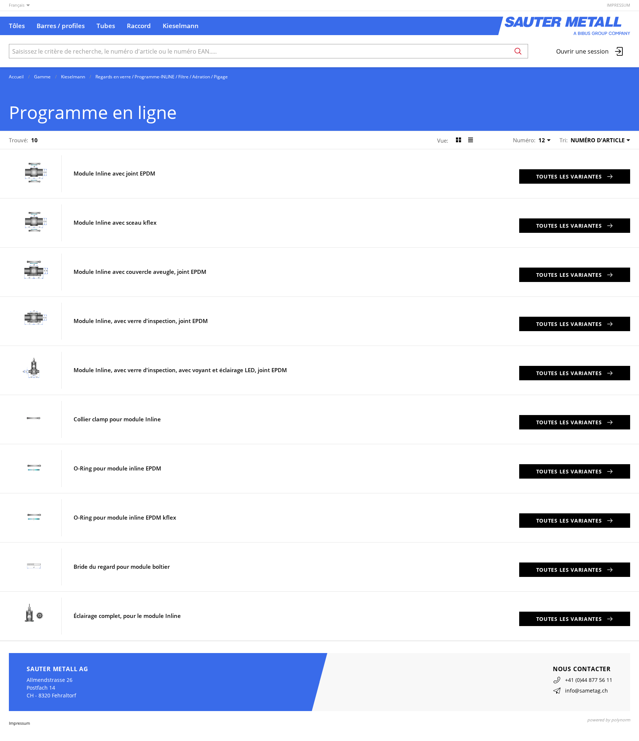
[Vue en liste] (470, 140)
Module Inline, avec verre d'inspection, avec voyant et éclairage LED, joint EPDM (180, 370)
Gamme (42, 77)
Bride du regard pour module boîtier (122, 566)
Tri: (563, 140)
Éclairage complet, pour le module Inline (127, 615)
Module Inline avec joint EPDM (114, 173)
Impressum (618, 5)
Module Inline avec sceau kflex (115, 222)
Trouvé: (18, 140)
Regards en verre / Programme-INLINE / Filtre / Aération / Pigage (161, 77)
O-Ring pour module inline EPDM (117, 468)
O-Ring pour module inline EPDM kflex (125, 517)
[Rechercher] (518, 51)
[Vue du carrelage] (458, 140)
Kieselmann (73, 77)
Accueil (16, 77)
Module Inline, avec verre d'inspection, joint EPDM (141, 320)
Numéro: (524, 140)
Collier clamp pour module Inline (117, 419)
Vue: (442, 140)
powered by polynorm (608, 720)
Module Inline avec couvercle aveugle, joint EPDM (140, 271)
